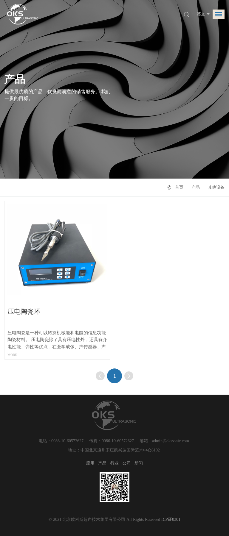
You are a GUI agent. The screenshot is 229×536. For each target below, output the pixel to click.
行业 (115, 463)
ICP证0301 (170, 519)
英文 (201, 14)
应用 (91, 463)
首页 (179, 187)
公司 (127, 463)
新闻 (138, 463)
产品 (195, 187)
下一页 (128, 375)
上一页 (100, 375)
